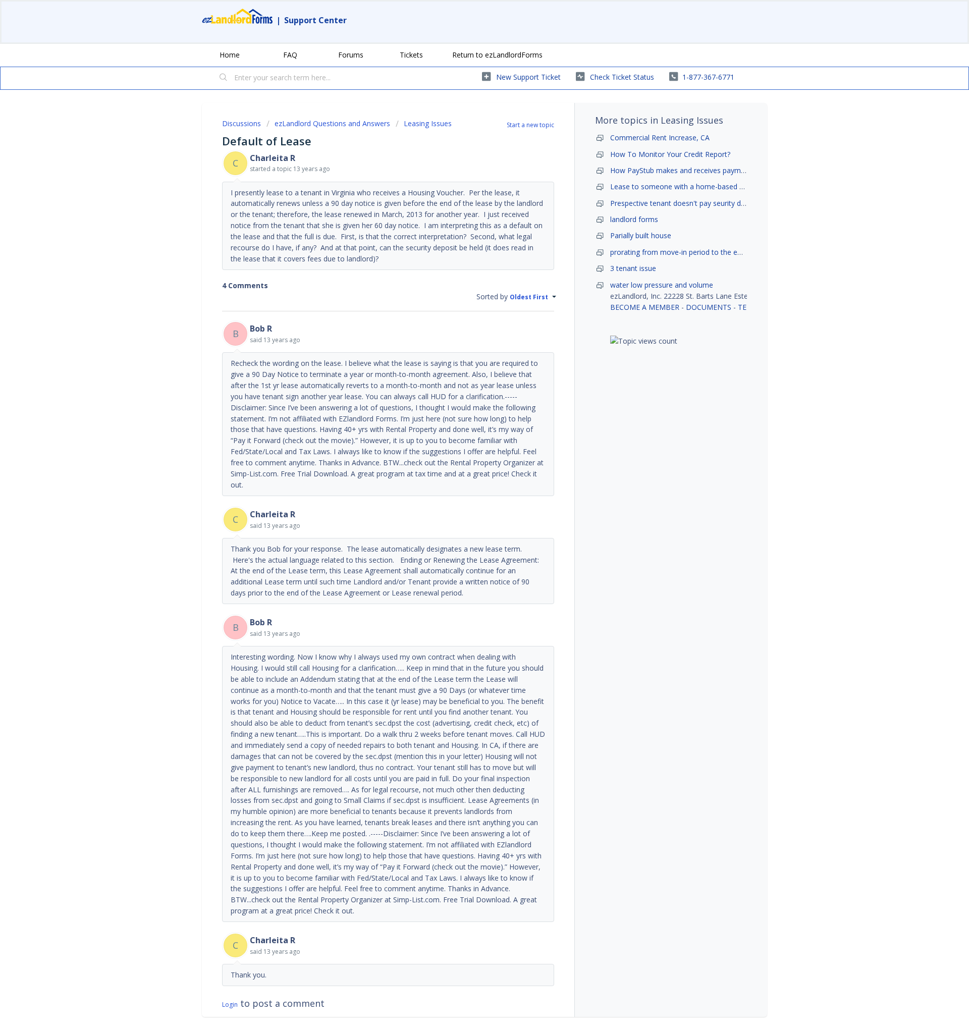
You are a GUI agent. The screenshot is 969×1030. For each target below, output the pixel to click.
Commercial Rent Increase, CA (660, 137)
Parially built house (640, 235)
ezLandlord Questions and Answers (332, 123)
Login (230, 1004)
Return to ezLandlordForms (497, 55)
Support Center (315, 20)
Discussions (241, 123)
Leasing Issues (428, 123)
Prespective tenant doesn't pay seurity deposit (685, 203)
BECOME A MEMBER (644, 307)
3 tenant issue (633, 268)
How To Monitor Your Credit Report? (670, 154)
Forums (350, 55)
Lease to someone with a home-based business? (690, 186)
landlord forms (634, 219)
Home (230, 55)
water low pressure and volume (661, 285)
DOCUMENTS (708, 307)
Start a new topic (530, 125)
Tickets (411, 55)
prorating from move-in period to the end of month (694, 252)
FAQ (290, 55)
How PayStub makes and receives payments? (684, 170)
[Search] (223, 78)
